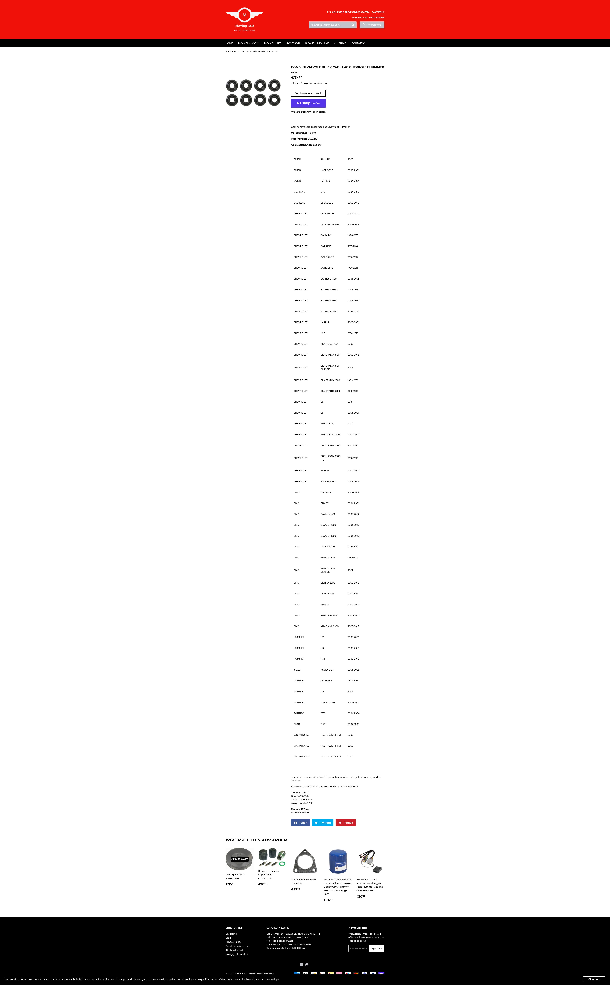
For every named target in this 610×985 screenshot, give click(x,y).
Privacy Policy (233, 942)
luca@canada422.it (301, 799)
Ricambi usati (272, 43)
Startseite (231, 51)
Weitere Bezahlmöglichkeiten (308, 111)
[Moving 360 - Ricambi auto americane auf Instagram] (307, 965)
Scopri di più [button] (272, 979)
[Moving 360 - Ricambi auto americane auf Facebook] (301, 965)
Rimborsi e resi (234, 950)
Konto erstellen (376, 17)
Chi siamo (340, 43)
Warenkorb (374, 24)
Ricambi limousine (317, 43)
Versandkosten (318, 83)
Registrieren (376, 948)
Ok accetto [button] (594, 979)
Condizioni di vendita (238, 946)
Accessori (293, 43)
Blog (228, 937)
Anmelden (357, 17)
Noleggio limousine (237, 954)
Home (229, 43)
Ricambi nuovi (247, 43)
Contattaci (359, 43)
